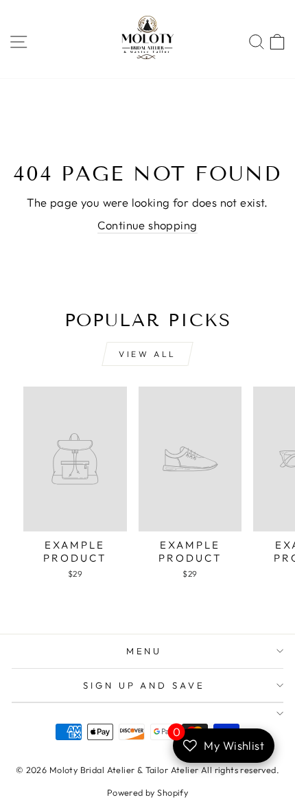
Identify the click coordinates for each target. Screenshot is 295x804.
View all (147, 354)
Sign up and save (144, 685)
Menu (144, 650)
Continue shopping (147, 225)
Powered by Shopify (147, 792)
